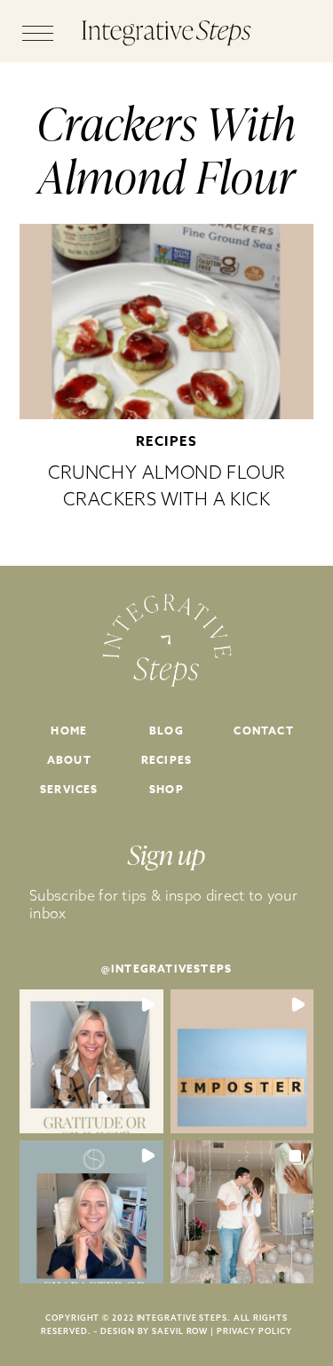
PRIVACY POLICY (254, 1331)
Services (69, 789)
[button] (91, 1061)
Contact (263, 730)
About (69, 759)
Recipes (167, 441)
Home (69, 730)
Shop (166, 789)
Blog (166, 730)
